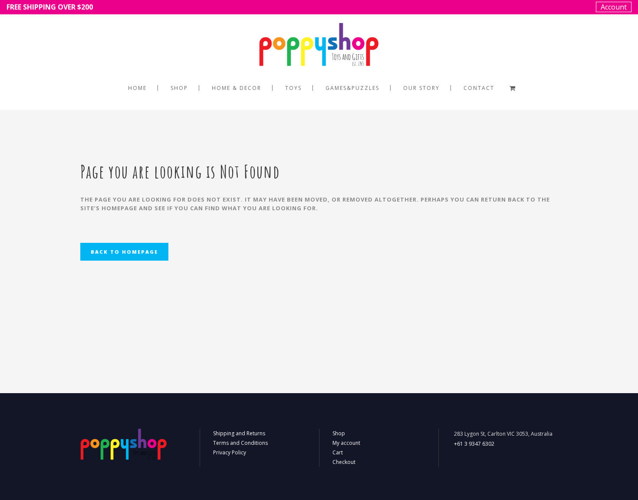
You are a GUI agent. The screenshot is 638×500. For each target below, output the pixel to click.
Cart (337, 452)
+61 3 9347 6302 (474, 443)
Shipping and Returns (239, 433)
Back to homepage (124, 251)
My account (346, 443)
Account (614, 7)
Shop (338, 433)
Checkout (343, 462)
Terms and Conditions (240, 443)
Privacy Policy (229, 452)
